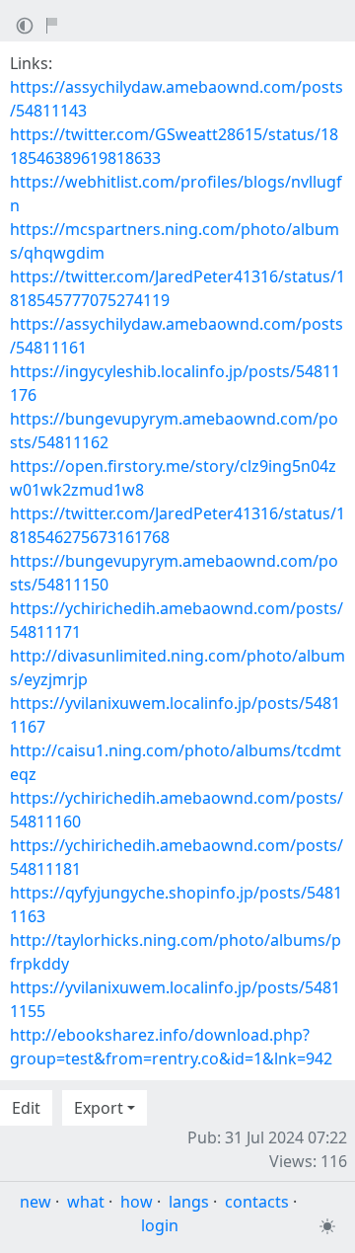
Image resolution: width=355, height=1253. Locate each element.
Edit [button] (26, 1108)
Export (98, 1108)
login (159, 1225)
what (86, 1202)
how (136, 1202)
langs (189, 1202)
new (35, 1202)
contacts (257, 1202)
